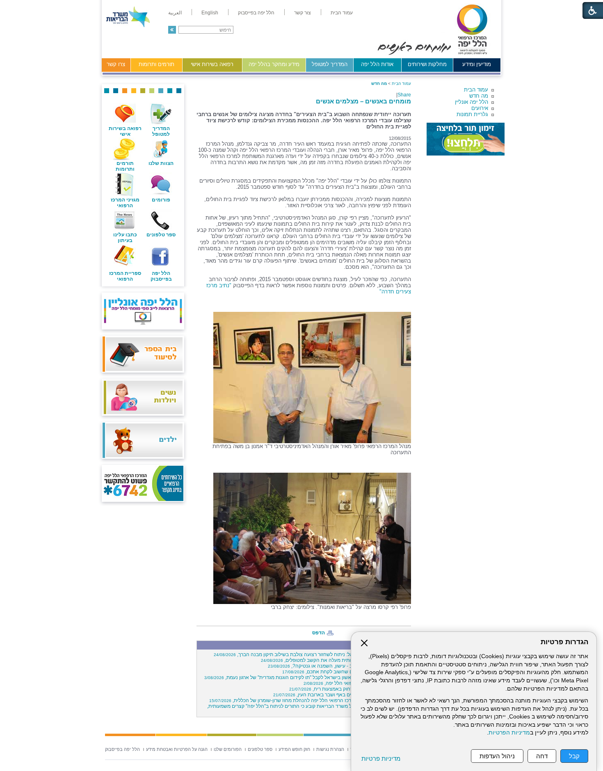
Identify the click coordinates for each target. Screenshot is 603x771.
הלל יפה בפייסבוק (161, 276)
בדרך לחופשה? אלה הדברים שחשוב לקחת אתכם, (345, 672)
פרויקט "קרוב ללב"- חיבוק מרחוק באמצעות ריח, (349, 689)
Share (404, 95)
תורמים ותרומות (156, 64)
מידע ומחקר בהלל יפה (274, 64)
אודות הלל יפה (377, 64)
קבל (574, 756)
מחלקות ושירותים (427, 64)
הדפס (318, 633)
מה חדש (478, 96)
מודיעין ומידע (476, 64)
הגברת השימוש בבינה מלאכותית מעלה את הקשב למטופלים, (335, 660)
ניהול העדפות (497, 756)
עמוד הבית (476, 90)
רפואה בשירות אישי (212, 64)
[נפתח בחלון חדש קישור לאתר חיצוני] (466, 139)
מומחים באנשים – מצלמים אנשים (363, 101)
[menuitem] (342, 13)
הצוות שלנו (161, 163)
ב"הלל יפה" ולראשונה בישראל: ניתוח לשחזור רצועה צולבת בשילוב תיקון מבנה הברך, (311, 654)
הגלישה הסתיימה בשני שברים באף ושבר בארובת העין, (341, 695)
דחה (542, 756)
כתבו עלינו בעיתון (125, 237)
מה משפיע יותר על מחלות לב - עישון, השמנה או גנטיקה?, (338, 666)
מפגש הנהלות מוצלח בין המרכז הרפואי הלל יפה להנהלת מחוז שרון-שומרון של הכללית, (309, 700)
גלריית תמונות (472, 114)
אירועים (479, 108)
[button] (172, 30)
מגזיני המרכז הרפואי (125, 202)
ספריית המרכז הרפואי (125, 276)
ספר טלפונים (161, 235)
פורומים (161, 200)
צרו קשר (116, 64)
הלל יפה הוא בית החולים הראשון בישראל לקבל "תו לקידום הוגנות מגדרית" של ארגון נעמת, (306, 677)
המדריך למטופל (329, 64)
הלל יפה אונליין (471, 102)
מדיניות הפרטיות (509, 733)
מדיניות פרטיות (380, 758)
